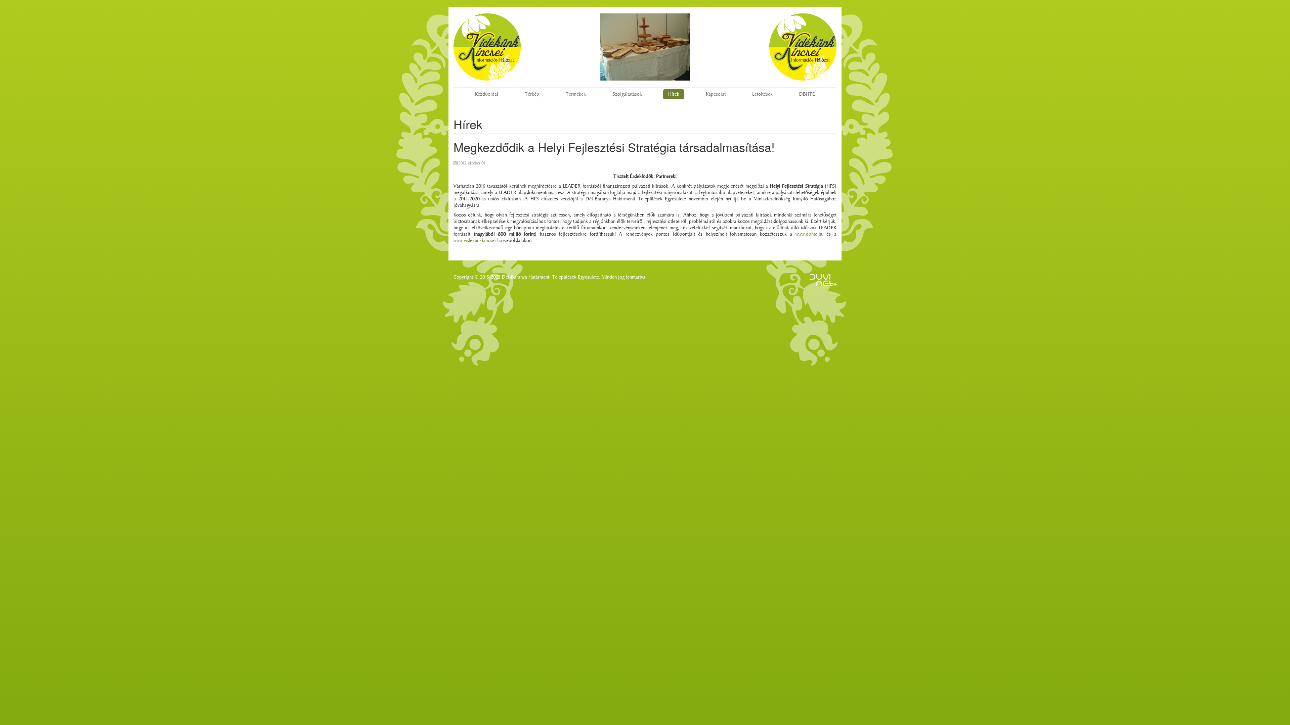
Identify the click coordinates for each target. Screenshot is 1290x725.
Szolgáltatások (627, 94)
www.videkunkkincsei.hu (478, 240)
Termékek (576, 94)
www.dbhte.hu (809, 234)
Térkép (532, 94)
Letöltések (762, 94)
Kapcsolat (716, 94)
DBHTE (807, 94)
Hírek (673, 94)
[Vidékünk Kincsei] (487, 47)
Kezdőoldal (486, 94)
